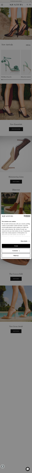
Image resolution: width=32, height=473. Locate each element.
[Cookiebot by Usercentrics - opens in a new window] (23, 216)
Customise (15, 250)
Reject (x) (16, 255)
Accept (16, 246)
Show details (24, 241)
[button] (28, 469)
